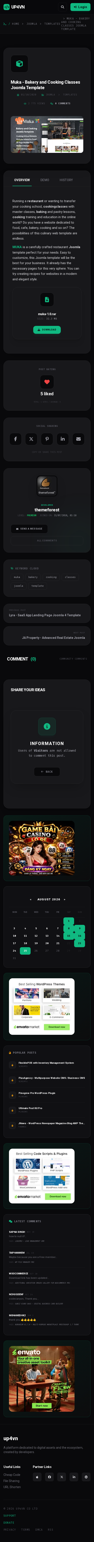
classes (70, 577)
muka (17, 577)
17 (14, 943)
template (37, 586)
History (66, 180)
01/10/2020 (28, 94)
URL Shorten (12, 1487)
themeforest (46, 492)
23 (79, 943)
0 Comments (62, 103)
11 (25, 936)
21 (57, 943)
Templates (52, 24)
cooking (51, 577)
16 (79, 936)
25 (25, 950)
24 (14, 950)
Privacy (9, 1529)
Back (49, 772)
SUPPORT (9, 1515)
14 (57, 936)
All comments (47, 540)
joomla (18, 586)
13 (47, 936)
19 (36, 943)
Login (82, 7)
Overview (22, 180)
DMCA (39, 1529)
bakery (33, 577)
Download (49, 330)
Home (15, 24)
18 (25, 943)
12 (36, 936)
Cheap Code (11, 1475)
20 (47, 943)
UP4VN (17, 7)
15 (68, 936)
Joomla (31, 24)
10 (14, 936)
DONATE (8, 1522)
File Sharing (11, 1481)
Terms (25, 1529)
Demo (44, 180)
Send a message (31, 529)
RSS (50, 1529)
